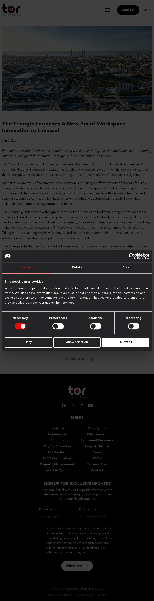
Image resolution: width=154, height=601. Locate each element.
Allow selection (77, 342)
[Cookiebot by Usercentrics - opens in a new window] (131, 256)
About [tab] (127, 267)
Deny (28, 342)
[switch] (58, 326)
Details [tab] (77, 267)
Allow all (126, 342)
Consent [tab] (26, 267)
